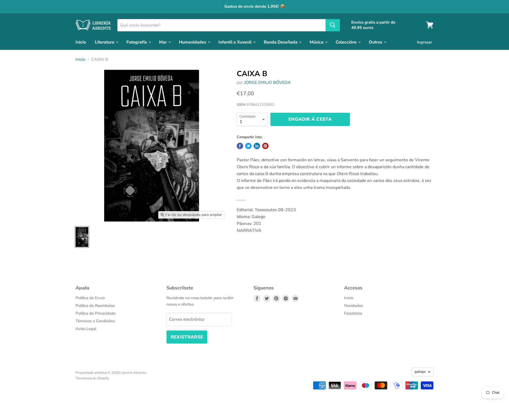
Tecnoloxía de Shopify (92, 378)
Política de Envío (90, 298)
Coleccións (347, 42)
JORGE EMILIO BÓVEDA (267, 82)
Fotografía (137, 42)
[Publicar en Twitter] (248, 146)
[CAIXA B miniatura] (82, 237)
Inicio (81, 42)
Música (317, 42)
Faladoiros (353, 313)
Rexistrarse (187, 337)
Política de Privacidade (96, 313)
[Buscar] (333, 25)
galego (420, 371)
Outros (376, 42)
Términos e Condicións (95, 321)
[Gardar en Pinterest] (265, 146)
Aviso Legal (86, 328)
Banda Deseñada (281, 42)
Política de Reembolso (95, 305)
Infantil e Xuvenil (235, 42)
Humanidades (193, 42)
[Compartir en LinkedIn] (257, 146)
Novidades (353, 305)
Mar (163, 42)
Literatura (105, 42)
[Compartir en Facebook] (240, 146)
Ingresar (424, 42)
